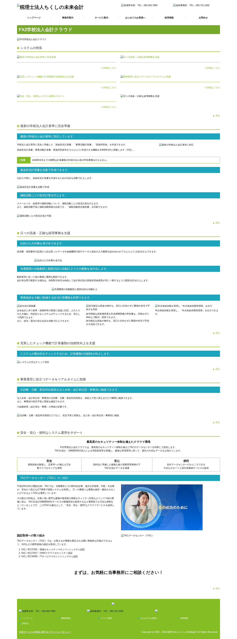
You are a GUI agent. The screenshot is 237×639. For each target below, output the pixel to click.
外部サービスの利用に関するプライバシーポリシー (45, 632)
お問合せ (203, 17)
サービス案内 (101, 17)
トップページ (34, 17)
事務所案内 (67, 17)
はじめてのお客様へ (135, 17)
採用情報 (169, 17)
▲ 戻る (216, 115)
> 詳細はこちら (108, 68)
